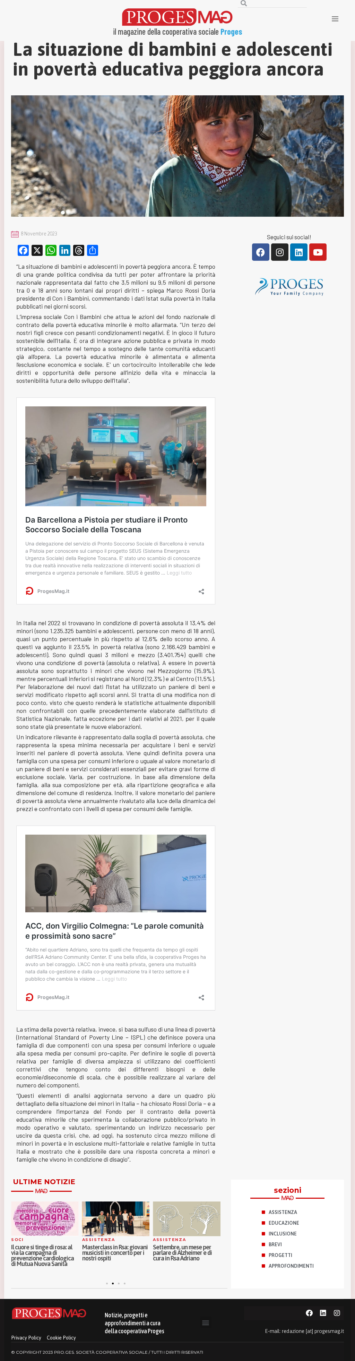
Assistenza (98, 1239)
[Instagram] (279, 252)
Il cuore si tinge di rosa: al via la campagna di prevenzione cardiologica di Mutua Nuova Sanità (42, 1255)
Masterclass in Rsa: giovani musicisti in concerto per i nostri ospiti (115, 1252)
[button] (107, 1283)
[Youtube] (318, 252)
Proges (231, 31)
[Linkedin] (299, 252)
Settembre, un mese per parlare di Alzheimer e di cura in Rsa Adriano (182, 1252)
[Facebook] (260, 252)
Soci (17, 1239)
